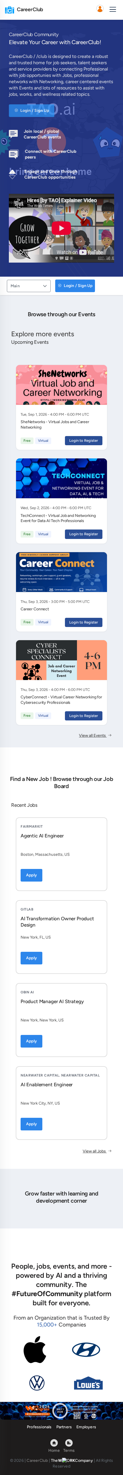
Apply (31, 875)
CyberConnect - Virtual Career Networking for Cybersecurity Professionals (61, 700)
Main (15, 286)
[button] (100, 9)
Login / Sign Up (34, 110)
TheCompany (72, 1460)
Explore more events (42, 334)
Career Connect (35, 609)
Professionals (39, 1427)
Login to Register (83, 440)
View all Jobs (95, 1151)
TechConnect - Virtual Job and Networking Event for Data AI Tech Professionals (58, 518)
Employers (86, 1427)
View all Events (93, 735)
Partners (64, 1427)
